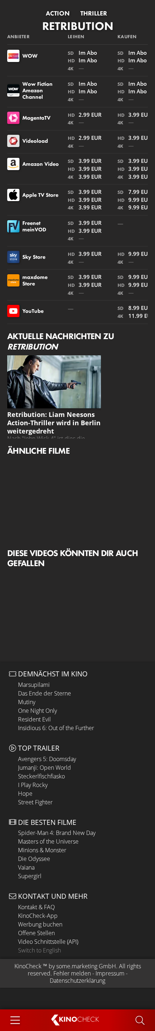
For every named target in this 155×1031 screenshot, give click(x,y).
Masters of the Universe (48, 841)
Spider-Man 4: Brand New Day (57, 832)
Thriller (93, 13)
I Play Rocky (33, 784)
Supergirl (29, 876)
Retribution (77, 26)
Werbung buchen (40, 924)
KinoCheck (27, 966)
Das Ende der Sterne (44, 693)
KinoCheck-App (38, 915)
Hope (25, 793)
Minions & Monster (42, 850)
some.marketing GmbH (86, 966)
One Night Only (37, 710)
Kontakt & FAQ (36, 907)
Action (58, 13)
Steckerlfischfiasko (41, 776)
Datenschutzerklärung (77, 981)
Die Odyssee (34, 858)
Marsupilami (34, 684)
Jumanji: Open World (44, 767)
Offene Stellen (36, 933)
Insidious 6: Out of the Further (56, 728)
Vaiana (26, 867)
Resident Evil (34, 719)
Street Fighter (35, 802)
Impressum (110, 973)
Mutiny (26, 702)
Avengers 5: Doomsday (47, 759)
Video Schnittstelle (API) (48, 941)
